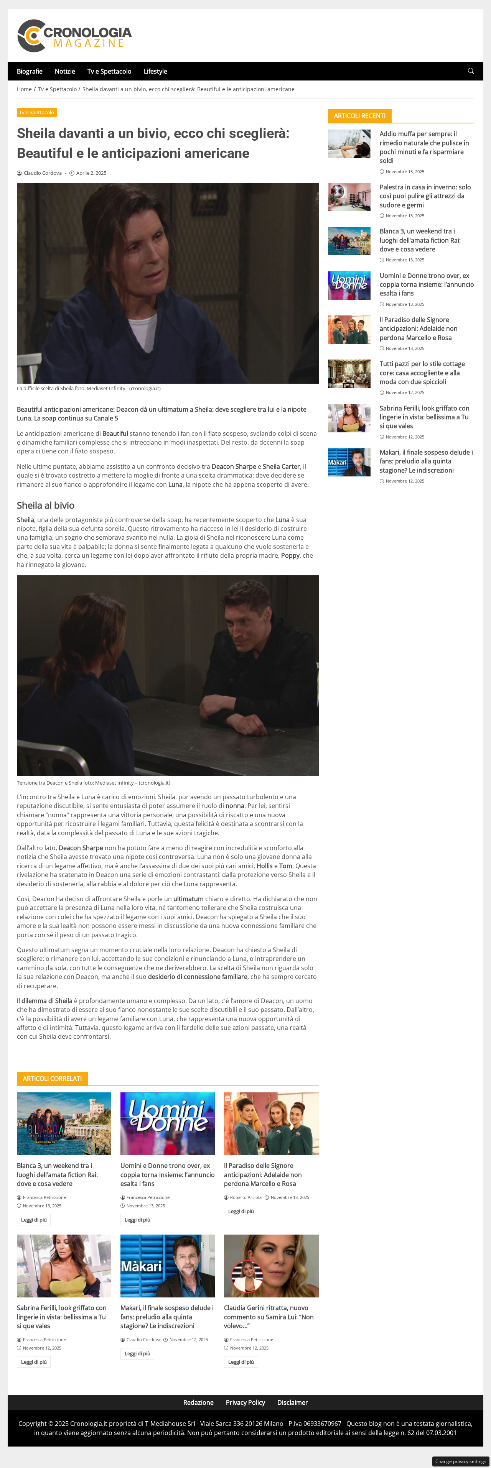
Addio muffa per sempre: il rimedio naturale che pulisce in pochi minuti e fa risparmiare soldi (424, 147)
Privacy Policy (245, 1402)
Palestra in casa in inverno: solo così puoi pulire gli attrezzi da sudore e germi (425, 196)
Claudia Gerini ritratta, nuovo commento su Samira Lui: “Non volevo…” (269, 1317)
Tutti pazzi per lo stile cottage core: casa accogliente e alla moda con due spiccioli (422, 373)
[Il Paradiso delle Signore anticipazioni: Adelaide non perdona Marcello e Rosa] (271, 1123)
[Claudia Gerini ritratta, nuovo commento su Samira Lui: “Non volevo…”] (271, 1266)
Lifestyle (155, 71)
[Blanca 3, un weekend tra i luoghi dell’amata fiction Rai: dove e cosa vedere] (64, 1123)
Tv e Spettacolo (109, 71)
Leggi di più (34, 1219)
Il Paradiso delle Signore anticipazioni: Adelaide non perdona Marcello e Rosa (263, 1174)
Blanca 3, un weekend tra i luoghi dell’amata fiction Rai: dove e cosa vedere (57, 1174)
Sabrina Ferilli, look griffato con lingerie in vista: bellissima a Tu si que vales (62, 1317)
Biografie (30, 71)
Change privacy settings (460, 1461)
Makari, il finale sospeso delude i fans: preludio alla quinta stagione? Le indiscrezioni (167, 1317)
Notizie (65, 71)
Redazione (198, 1402)
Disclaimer (292, 1402)
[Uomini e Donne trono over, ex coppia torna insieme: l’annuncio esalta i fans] (167, 1123)
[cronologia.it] (74, 35)
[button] (471, 71)
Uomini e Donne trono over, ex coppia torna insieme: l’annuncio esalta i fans (167, 1174)
